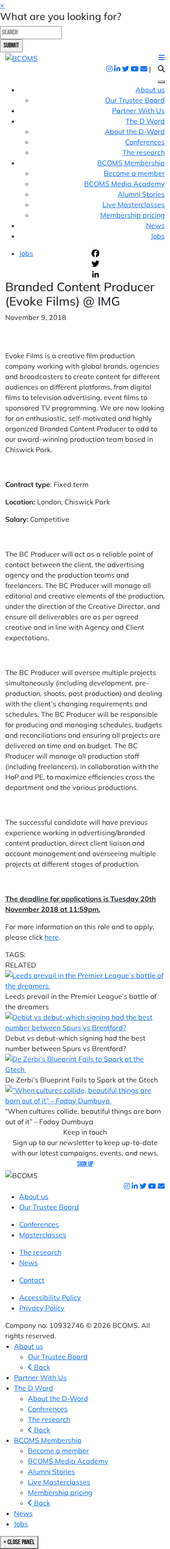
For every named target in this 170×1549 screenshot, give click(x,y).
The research (143, 152)
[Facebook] (127, 253)
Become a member (134, 173)
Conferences (145, 142)
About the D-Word (135, 131)
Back (41, 1367)
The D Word (33, 1388)
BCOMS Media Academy (124, 183)
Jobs (158, 236)
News (155, 225)
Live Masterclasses (133, 204)
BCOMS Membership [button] (131, 162)
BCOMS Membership (48, 1440)
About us (150, 89)
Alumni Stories (141, 194)
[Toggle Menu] (161, 82)
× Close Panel (19, 1542)
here (51, 937)
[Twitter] (127, 264)
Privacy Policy (42, 1308)
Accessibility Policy (50, 1297)
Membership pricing (132, 215)
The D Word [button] (145, 121)
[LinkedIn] (127, 274)
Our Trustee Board (135, 100)
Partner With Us (138, 110)
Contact (31, 1280)
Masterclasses (42, 1234)
